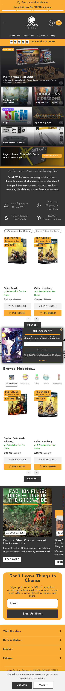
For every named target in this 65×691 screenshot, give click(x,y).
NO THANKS (42, 360)
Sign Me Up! (42, 350)
